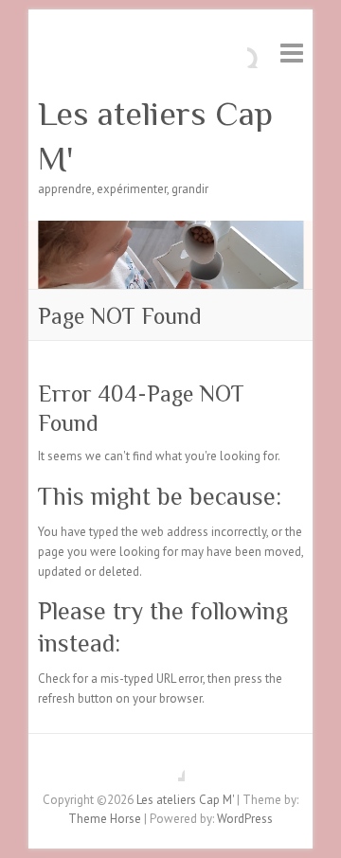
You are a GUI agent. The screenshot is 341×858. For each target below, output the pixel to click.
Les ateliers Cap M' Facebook (170, 767)
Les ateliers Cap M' (155, 136)
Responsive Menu (291, 53)
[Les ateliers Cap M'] (170, 230)
